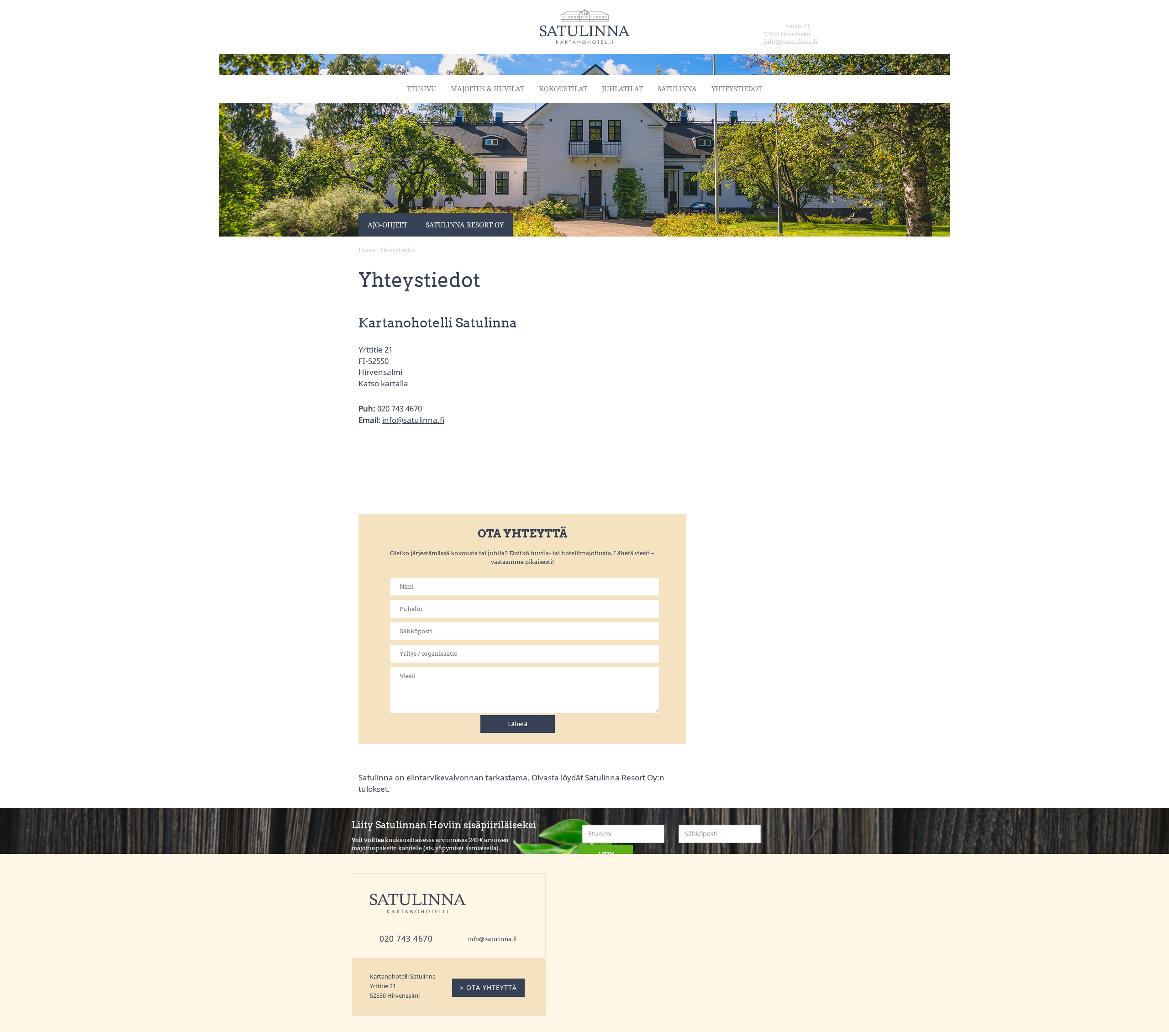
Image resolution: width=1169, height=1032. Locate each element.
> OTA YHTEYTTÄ (488, 987)
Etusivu (421, 88)
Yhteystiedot (736, 88)
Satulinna (677, 88)
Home (366, 250)
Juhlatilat (622, 88)
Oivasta (545, 777)
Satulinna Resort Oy (465, 224)
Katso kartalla (383, 383)
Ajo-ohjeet (387, 224)
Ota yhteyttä (800, 58)
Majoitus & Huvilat (487, 88)
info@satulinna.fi (413, 419)
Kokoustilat (563, 88)
